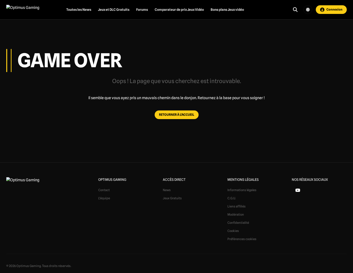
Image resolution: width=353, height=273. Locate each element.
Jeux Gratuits (172, 198)
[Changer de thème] (308, 9)
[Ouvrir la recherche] (295, 9)
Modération (235, 214)
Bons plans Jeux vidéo (227, 10)
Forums (142, 10)
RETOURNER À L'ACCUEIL (176, 114)
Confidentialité (238, 222)
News (167, 190)
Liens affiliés (236, 206)
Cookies (233, 231)
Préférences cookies (241, 239)
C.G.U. (231, 198)
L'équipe (104, 198)
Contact (104, 190)
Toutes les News (78, 10)
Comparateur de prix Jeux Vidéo (179, 10)
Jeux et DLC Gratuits (113, 10)
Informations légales (241, 190)
